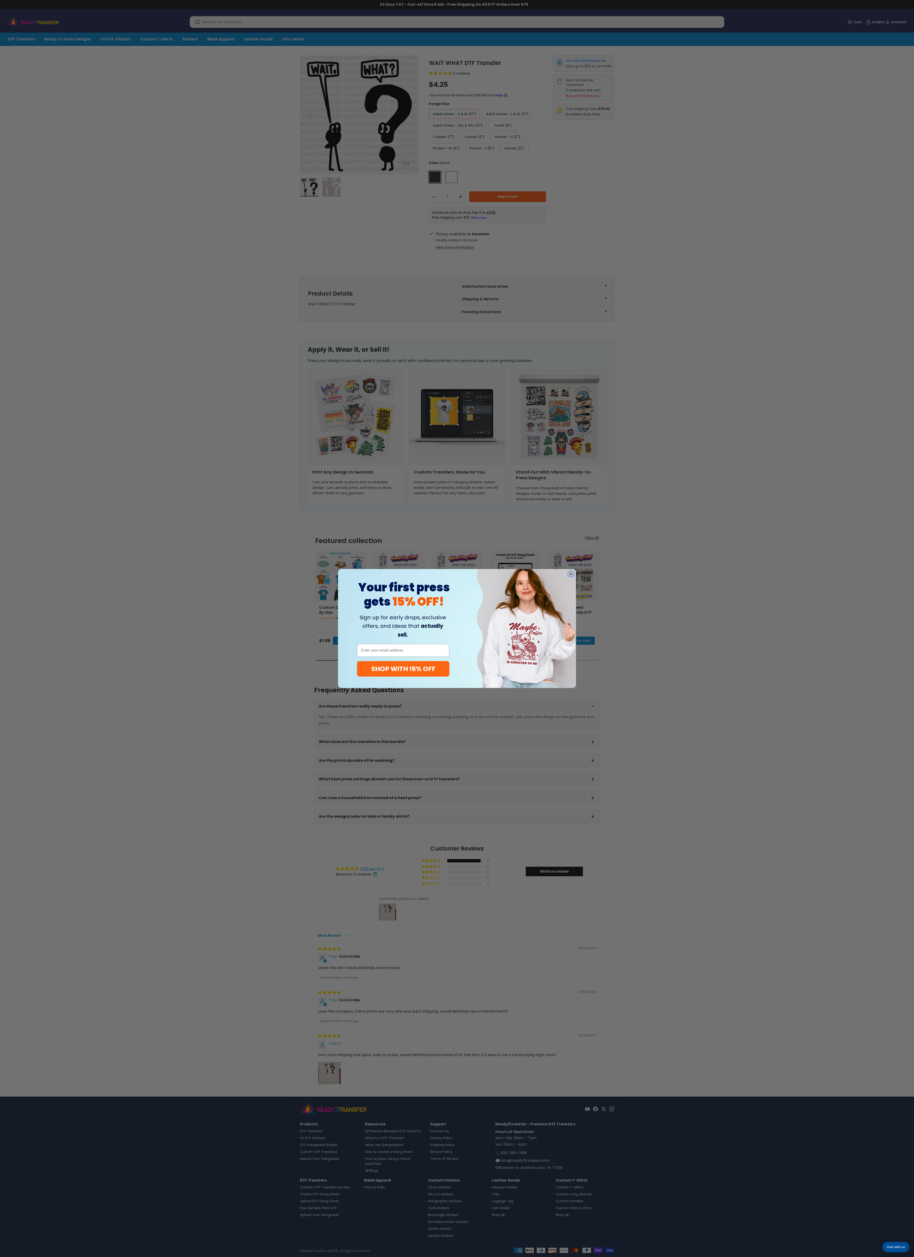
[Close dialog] (571, 574)
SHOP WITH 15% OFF (403, 668)
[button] (895, 1247)
